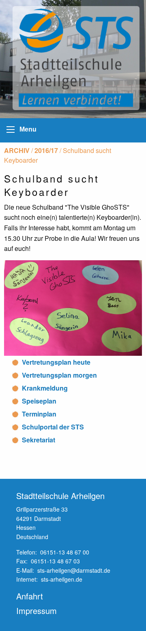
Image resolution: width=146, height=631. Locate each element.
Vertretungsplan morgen (59, 375)
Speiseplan (39, 401)
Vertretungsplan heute (56, 362)
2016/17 (46, 150)
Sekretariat (38, 439)
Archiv (17, 150)
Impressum (36, 610)
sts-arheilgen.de (61, 579)
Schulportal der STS (53, 426)
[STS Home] (78, 58)
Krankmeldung (45, 388)
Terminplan (39, 414)
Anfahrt (29, 596)
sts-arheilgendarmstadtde (73, 570)
